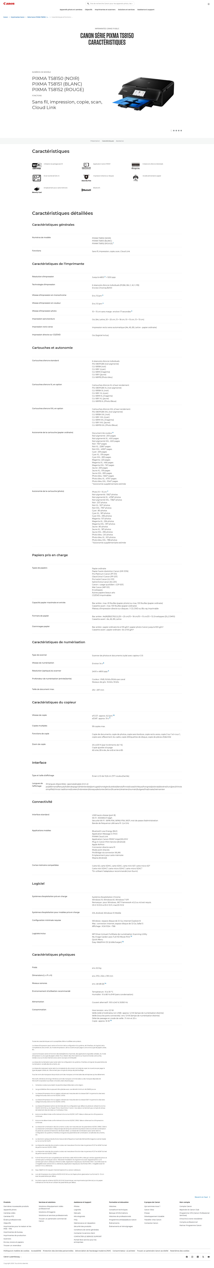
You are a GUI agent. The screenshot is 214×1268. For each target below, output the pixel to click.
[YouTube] (209, 1257)
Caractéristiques (108, 141)
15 (111, 1020)
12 (131, 936)
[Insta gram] (192, 1257)
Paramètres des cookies (179, 1251)
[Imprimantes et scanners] (116, 9)
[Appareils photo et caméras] (83, 9)
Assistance (120, 141)
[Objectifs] (93, 9)
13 (123, 942)
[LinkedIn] (198, 1257)
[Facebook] (187, 1257)
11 (109, 718)
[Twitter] (203, 1257)
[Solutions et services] (135, 9)
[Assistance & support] (155, 9)
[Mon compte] (208, 4)
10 (114, 715)
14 (105, 983)
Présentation (95, 141)
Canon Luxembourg (12, 1257)
